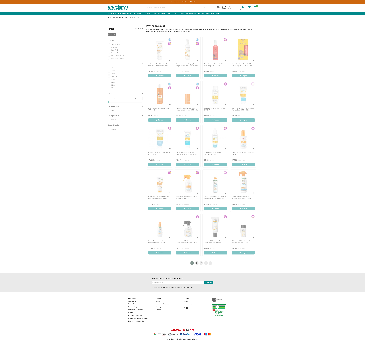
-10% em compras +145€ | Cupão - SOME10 (182, 2)
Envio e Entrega (133, 307)
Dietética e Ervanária (124, 13)
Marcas (218, 13)
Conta (158, 301)
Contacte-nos (188, 304)
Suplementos (112, 13)
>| (210, 263)
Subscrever (208, 282)
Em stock (111, 34)
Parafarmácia (137, 13)
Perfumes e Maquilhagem (206, 13)
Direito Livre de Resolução (136, 321)
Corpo (175, 13)
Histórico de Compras (162, 304)
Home (109, 17)
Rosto (169, 13)
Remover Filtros (139, 28)
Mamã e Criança (191, 13)
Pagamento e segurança (135, 309)
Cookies (130, 312)
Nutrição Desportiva (159, 13)
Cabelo (182, 13)
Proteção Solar (134, 17)
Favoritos (158, 309)
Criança (126, 17)
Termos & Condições (187, 287)
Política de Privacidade (135, 315)
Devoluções (159, 307)
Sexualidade (147, 13)
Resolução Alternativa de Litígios (138, 318)
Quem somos (132, 301)
